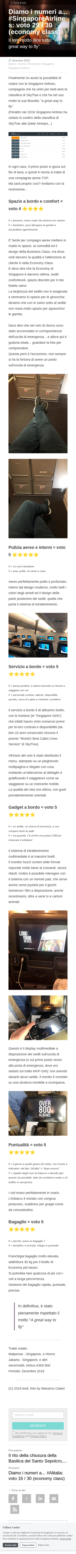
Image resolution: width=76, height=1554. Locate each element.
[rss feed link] (14, 1509)
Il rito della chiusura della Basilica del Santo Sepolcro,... (37, 1458)
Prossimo (13, 1467)
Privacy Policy (38, 1435)
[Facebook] (12, 1498)
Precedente (15, 1450)
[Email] (53, 1498)
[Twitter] (26, 1498)
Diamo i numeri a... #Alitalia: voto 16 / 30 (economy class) (36, 1475)
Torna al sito (19, 2)
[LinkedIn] (40, 1498)
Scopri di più (65, 1538)
